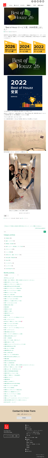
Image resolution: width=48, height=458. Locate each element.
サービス (22, 5)
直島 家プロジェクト (9, 313)
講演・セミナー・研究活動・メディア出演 (14, 246)
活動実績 (28, 447)
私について (16, 5)
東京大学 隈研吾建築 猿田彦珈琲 (11, 371)
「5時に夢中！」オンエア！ (10, 402)
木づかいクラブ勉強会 (9, 348)
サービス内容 (29, 429)
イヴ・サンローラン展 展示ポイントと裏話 (13, 333)
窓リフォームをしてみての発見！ (12, 298)
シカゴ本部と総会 (8, 352)
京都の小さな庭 (8, 309)
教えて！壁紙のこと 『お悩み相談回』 (13, 375)
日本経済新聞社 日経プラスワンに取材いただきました (16, 400)
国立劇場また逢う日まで (10, 331)
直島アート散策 (8, 311)
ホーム (10, 5)
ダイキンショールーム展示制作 (11, 385)
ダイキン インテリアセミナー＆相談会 (13, 290)
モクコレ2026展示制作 (9, 362)
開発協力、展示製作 (10, 243)
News (21, 218)
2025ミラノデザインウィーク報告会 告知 (13, 288)
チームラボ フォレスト (9, 319)
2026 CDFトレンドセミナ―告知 (11, 282)
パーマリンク (25, 218)
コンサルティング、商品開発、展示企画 (33, 432)
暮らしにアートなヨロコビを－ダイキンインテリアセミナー (17, 398)
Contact (24, 417)
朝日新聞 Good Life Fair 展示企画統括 (12, 286)
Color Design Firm (14, 31)
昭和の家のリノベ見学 (9, 342)
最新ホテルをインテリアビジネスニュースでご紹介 (15, 344)
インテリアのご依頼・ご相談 (11, 436)
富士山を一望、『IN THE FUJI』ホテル (13, 369)
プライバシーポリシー (40, 454)
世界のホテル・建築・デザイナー (12, 254)
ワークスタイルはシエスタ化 (11, 302)
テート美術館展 (8, 338)
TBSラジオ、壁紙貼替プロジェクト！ (12, 391)
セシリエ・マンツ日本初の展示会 (12, 354)
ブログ (34, 5)
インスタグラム (9, 263)
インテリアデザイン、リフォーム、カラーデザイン (35, 430)
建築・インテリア (9, 240)
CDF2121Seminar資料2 (40, 228)
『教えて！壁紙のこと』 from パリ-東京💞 (13, 321)
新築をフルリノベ (8, 377)
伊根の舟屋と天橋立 (9, 304)
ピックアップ (8, 265)
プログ (28, 449)
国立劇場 (7, 358)
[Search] (45, 232)
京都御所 (7, 307)
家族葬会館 (7, 379)
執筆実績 (28, 445)
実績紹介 (29, 5)
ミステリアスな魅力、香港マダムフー (12, 340)
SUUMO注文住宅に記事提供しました (12, 356)
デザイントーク (7, 218)
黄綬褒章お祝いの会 (9, 350)
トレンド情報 (8, 252)
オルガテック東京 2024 (10, 294)
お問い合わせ (40, 5)
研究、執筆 (28, 435)
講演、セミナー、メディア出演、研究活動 (33, 433)
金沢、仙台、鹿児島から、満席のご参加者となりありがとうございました (19, 280)
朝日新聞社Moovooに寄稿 (10, 346)
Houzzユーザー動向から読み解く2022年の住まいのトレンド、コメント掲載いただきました (23, 226)
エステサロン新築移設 (9, 387)
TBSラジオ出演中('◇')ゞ (10, 381)
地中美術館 (7, 315)
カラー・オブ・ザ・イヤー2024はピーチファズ (14, 317)
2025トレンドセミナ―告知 (10, 292)
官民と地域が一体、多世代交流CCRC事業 (13, 296)
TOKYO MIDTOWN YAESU (10, 360)
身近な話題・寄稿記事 (15, 218)
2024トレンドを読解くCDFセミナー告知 (13, 300)
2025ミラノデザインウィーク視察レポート (13, 284)
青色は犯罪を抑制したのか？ (11, 335)
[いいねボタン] (5, 216)
